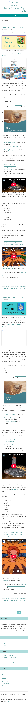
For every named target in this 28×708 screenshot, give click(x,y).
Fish (4, 268)
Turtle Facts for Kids (9, 169)
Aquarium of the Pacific (9, 142)
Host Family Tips (5, 683)
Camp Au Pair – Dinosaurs (7, 655)
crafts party (17, 286)
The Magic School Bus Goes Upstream (13, 244)
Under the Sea (22, 32)
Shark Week (23, 272)
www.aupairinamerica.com (14, 696)
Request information (5, 697)
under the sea (14, 288)
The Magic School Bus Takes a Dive (13, 241)
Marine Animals (9, 268)
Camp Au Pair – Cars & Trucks (8, 661)
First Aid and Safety (6, 680)
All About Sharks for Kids (10, 166)
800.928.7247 (23, 696)
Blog (3, 674)
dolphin (22, 286)
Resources (4, 645)
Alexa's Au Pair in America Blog (14, 8)
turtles (9, 288)
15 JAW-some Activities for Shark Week (16, 586)
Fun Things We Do (6, 681)
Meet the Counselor (6, 643)
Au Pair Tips (4, 672)
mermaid (6, 288)
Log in (8, 701)
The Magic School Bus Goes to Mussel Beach (15, 242)
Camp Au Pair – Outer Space (8, 659)
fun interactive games (20, 376)
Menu (14, 15)
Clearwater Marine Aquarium (11, 146)
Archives (3, 642)
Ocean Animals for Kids (9, 164)
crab (13, 286)
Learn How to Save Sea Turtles (11, 167)
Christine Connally (7, 286)
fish (25, 286)
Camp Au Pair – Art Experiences (9, 657)
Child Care (4, 676)
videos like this (14, 198)
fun (2, 288)
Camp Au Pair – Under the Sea (12, 28)
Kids (3, 685)
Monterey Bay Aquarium (10, 150)
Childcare (4, 678)
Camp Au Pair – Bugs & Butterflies (9, 662)
